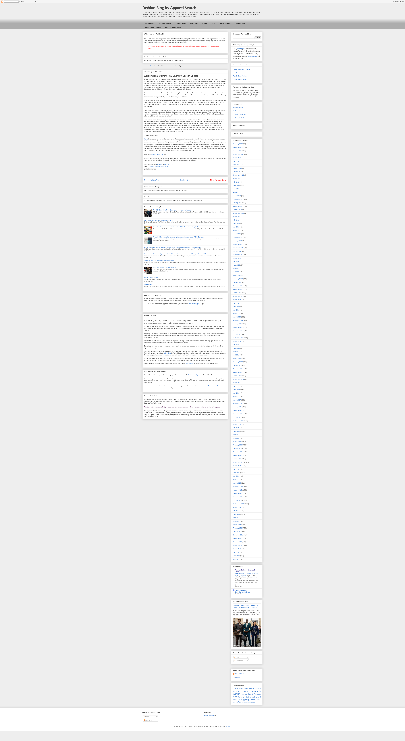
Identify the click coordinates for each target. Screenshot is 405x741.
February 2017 (238, 403)
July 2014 (236, 511)
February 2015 (238, 486)
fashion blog (167, 353)
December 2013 (238, 535)
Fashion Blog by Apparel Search (169, 8)
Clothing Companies (239, 114)
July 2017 (236, 386)
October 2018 (237, 334)
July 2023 (236, 161)
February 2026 (238, 144)
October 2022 (237, 171)
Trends (204, 23)
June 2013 (236, 556)
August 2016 (237, 424)
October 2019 (237, 293)
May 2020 (236, 268)
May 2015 (236, 476)
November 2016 (238, 414)
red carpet (256, 697)
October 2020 (237, 251)
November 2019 (238, 289)
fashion (236, 694)
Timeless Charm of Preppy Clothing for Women (158, 220)
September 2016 (238, 421)
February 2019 (238, 320)
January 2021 (237, 241)
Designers (194, 23)
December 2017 (238, 369)
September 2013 (238, 545)
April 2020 (236, 272)
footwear (257, 694)
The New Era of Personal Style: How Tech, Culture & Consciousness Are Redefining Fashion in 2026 (175, 254)
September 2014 (238, 504)
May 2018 (236, 351)
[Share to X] (150, 169)
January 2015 (237, 490)
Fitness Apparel (249, 689)
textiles (150, 66)
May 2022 (236, 189)
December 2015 (238, 452)
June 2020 (236, 265)
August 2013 (237, 549)
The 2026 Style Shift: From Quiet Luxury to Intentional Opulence (172, 210)
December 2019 (238, 286)
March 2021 (237, 234)
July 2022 (236, 182)
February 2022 (238, 199)
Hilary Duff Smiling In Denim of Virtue (164, 267)
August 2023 (237, 158)
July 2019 (236, 303)
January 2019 (237, 324)
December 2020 (238, 244)
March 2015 (237, 483)
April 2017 (236, 396)
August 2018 (237, 341)
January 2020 (237, 282)
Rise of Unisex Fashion (151, 277)
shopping (244, 699)
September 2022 (238, 175)
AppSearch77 (239, 674)
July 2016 (236, 427)
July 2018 (236, 344)
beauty (246, 691)
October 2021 (237, 209)
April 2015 (236, 479)
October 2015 (237, 459)
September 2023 (238, 154)
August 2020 (237, 258)
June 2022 (236, 185)
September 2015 (238, 462)
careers (151, 166)
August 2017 (237, 383)
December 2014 (238, 493)
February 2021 (238, 237)
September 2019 (238, 296)
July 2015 (236, 469)
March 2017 (237, 400)
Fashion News (181, 23)
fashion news (252, 56)
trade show (256, 700)
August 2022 (237, 178)
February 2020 (238, 279)
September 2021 (238, 213)
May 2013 (236, 559)
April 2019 (236, 313)
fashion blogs (189, 363)
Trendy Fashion (241, 69)
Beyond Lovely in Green (242, 592)
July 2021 (236, 220)
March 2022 (237, 196)
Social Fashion (225, 23)
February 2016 (238, 445)
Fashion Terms (238, 111)
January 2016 (237, 448)
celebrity (256, 691)
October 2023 (237, 151)
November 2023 (238, 147)
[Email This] (145, 169)
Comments (239, 660)
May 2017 (236, 393)
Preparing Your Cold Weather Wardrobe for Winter (159, 260)
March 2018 (237, 358)
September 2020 (238, 254)
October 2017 (237, 376)
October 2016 (237, 417)
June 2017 (236, 389)
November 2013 (238, 538)
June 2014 (236, 514)
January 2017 (237, 407)
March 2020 (237, 275)
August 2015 (237, 466)
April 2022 (236, 192)
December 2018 (238, 327)
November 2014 (238, 497)
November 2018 (238, 331)
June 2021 (236, 223)
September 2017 (238, 379)
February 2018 (238, 362)
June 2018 (236, 348)
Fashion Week (238, 689)
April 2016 (236, 438)
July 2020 (236, 261)
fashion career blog (157, 154)
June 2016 (236, 431)
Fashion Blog (150, 23)
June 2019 (236, 306)
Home (144, 66)
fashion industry (193, 375)
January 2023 (237, 168)
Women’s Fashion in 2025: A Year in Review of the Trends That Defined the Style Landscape (172, 247)
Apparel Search (238, 107)
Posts (237, 657)
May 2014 (236, 517)
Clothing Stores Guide (173, 27)
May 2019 (236, 310)
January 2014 (237, 531)
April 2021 (236, 230)
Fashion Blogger (241, 590)
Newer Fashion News (152, 180)
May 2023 (236, 165)
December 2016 (238, 410)
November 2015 (238, 455)
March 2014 (237, 524)
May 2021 (236, 227)
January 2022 (237, 203)
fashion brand (247, 694)
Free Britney (148, 284)
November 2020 (238, 248)
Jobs (213, 23)
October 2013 (237, 542)
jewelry (236, 696)
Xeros (146, 139)
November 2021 (238, 206)
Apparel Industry (165, 23)
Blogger (228, 726)
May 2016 (236, 434)
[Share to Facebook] (152, 169)
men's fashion (246, 697)
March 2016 (237, 441)
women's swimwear (250, 702)
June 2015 (236, 473)
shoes (235, 700)
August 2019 (237, 299)
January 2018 (237, 365)
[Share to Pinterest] (155, 169)
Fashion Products (238, 118)
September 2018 (238, 338)
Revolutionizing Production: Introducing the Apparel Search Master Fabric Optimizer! (178, 237)
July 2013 (236, 552)
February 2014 (238, 528)
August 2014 (237, 507)
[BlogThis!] (147, 169)
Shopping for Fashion (153, 27)
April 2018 (236, 355)
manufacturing (159, 166)
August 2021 (237, 216)
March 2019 (237, 317)
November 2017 (238, 372)
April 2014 (236, 521)
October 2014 (237, 500)
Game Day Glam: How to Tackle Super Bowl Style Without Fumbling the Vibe (176, 227)
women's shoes (239, 702)
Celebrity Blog (240, 23)
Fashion (237, 677)
